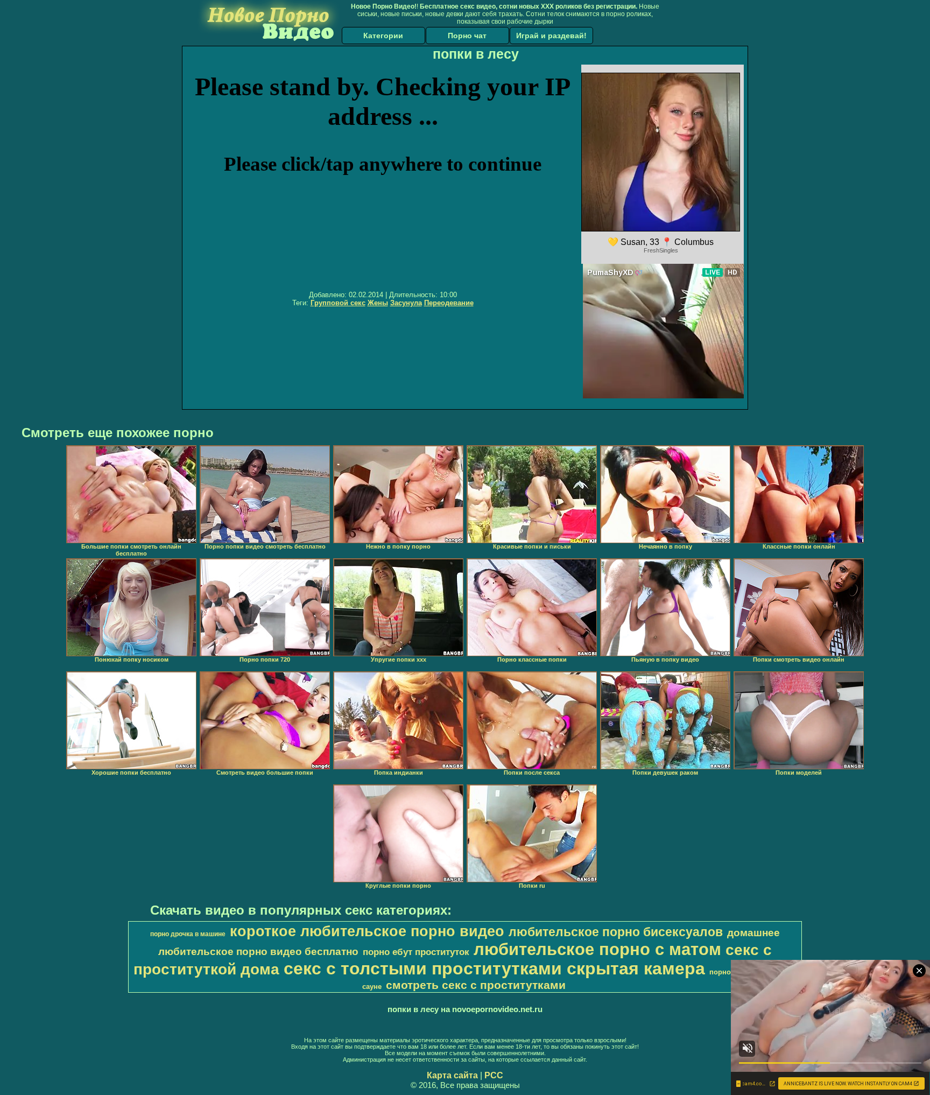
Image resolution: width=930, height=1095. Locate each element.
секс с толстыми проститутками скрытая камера (494, 968)
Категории (383, 35)
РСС (493, 1075)
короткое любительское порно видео (367, 931)
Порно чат (467, 35)
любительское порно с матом (597, 949)
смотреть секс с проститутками (476, 985)
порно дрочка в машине (188, 934)
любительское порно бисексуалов (616, 932)
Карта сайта (452, 1075)
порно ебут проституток (416, 951)
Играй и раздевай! (551, 35)
